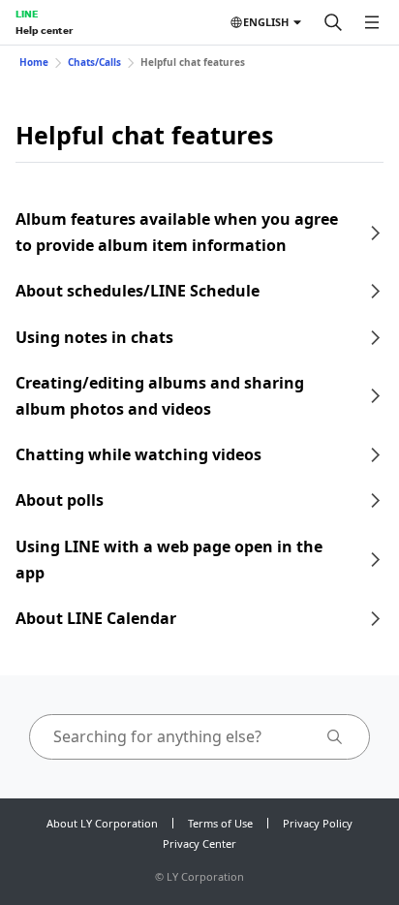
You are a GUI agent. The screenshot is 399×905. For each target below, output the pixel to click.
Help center (44, 30)
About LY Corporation (102, 823)
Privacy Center (199, 843)
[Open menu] (372, 22)
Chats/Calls (94, 62)
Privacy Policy (318, 823)
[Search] (333, 22)
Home (33, 62)
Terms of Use (220, 823)
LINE (26, 13)
